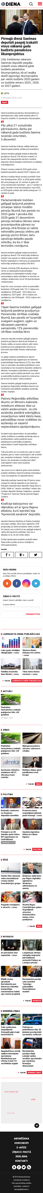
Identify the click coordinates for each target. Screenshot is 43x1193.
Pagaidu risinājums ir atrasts (10, 905)
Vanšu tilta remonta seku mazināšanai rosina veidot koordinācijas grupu (10, 880)
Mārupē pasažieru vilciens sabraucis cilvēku (31, 748)
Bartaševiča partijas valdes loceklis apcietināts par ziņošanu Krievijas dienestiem (32, 1058)
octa (33, 1099)
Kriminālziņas (11, 1011)
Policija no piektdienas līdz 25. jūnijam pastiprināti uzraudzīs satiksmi (32, 1031)
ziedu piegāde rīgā (11, 1092)
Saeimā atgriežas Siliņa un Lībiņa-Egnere (31, 834)
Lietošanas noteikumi (21, 1180)
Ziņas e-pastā (21, 1152)
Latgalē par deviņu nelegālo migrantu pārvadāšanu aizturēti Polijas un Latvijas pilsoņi (31, 957)
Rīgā (5, 859)
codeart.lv (25, 1186)
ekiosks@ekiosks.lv (21, 1189)
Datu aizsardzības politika (21, 1183)
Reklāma (21, 1156)
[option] (21, 22)
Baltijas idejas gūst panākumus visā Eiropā (31, 772)
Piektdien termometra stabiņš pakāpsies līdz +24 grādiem (10, 711)
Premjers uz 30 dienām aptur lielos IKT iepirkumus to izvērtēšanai (10, 836)
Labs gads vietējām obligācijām (10, 651)
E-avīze (21, 1147)
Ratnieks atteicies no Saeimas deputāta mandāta (10, 813)
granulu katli (11, 1113)
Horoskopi (21, 1143)
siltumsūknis (29, 1115)
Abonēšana (21, 1138)
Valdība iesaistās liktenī (10, 672)
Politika (8, 794)
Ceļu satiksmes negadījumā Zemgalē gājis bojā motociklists (10, 1031)
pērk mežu (20, 1093)
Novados (8, 936)
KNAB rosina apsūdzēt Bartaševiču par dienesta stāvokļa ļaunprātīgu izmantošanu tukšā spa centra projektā (10, 986)
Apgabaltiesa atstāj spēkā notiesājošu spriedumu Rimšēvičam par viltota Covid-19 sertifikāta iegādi (10, 1057)
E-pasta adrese (9, 604)
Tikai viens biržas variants (31, 672)
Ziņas (4, 102)
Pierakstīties (33, 614)
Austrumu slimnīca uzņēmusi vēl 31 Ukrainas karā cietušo (10, 774)
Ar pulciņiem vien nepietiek (9, 953)
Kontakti (21, 1160)
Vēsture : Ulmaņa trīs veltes (31, 652)
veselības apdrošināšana (18, 1105)
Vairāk (7, 681)
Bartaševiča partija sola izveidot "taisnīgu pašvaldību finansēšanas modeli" (31, 985)
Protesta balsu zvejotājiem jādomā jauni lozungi (32, 813)
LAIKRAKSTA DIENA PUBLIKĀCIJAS (21, 634)
